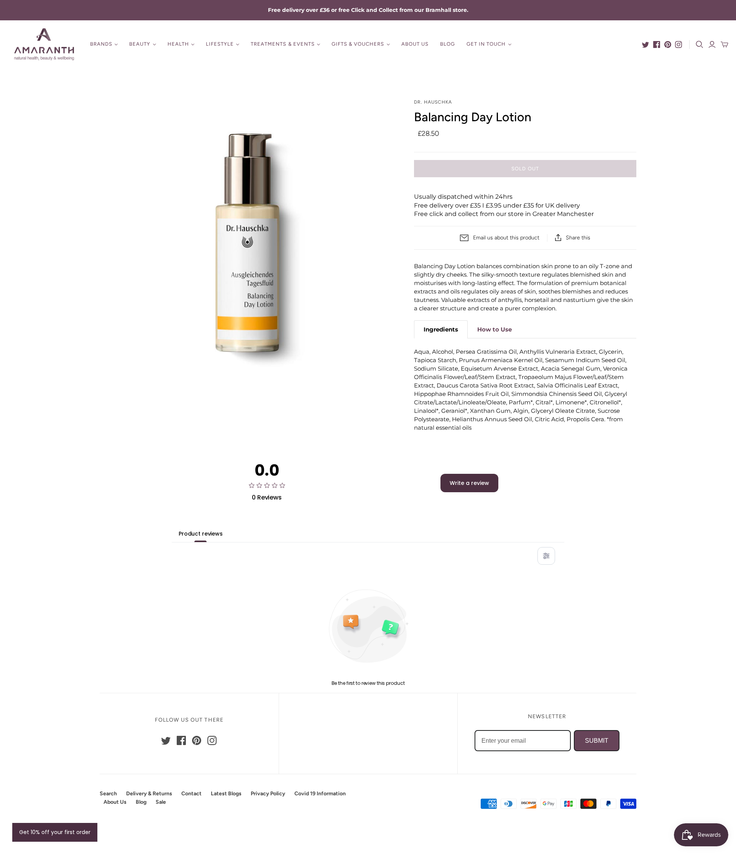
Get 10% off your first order (54, 832)
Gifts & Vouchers (358, 44)
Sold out (525, 168)
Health (178, 44)
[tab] (441, 329)
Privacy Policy (268, 793)
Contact (191, 793)
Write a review (469, 483)
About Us (415, 44)
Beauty (139, 44)
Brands (101, 44)
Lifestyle (220, 44)
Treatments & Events (283, 44)
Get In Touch (486, 44)
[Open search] (699, 44)
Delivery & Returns (149, 793)
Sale (161, 802)
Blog (447, 44)
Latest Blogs (226, 793)
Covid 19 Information (320, 793)
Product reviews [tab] (201, 533)
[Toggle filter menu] (546, 556)
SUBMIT (596, 740)
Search (108, 793)
